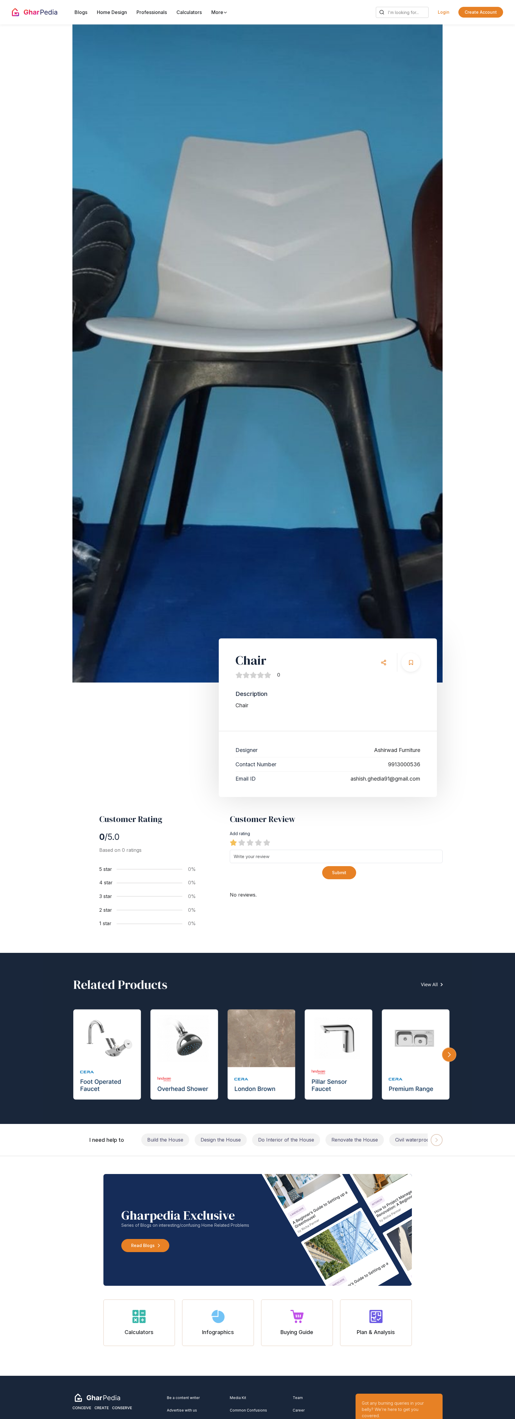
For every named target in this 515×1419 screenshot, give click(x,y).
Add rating (240, 833)
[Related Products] (257, 1038)
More (217, 12)
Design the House (221, 1140)
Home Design (112, 12)
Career (299, 1410)
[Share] (383, 662)
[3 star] (250, 842)
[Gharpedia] (97, 1398)
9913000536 (404, 764)
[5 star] (266, 842)
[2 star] (241, 842)
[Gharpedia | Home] (34, 12)
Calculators (189, 12)
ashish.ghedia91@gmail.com (385, 779)
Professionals (151, 12)
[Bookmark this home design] (410, 662)
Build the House (165, 1140)
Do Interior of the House (286, 1140)
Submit (339, 872)
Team (298, 1397)
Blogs (81, 12)
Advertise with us (182, 1410)
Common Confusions (248, 1410)
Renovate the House (354, 1140)
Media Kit (238, 1397)
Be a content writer (183, 1397)
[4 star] (258, 842)
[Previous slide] (92, 353)
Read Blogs (143, 1245)
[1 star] (233, 842)
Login (443, 12)
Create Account (481, 12)
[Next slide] (423, 353)
